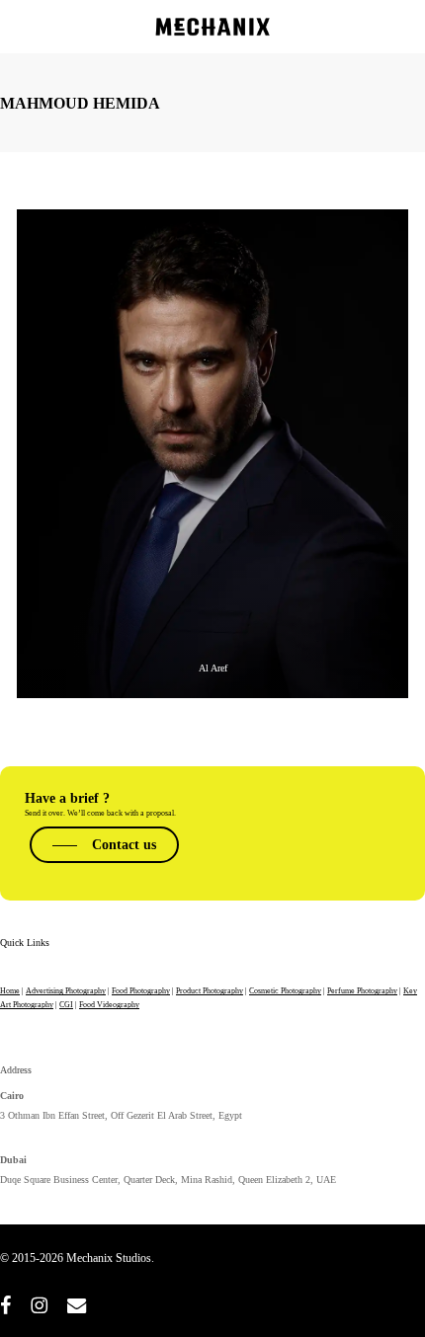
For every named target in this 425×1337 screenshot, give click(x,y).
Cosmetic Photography (285, 990)
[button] (104, 844)
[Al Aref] (212, 453)
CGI (66, 1004)
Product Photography (209, 990)
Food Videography (109, 1004)
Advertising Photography (66, 990)
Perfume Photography (362, 990)
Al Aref (213, 668)
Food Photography (141, 990)
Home (10, 990)
